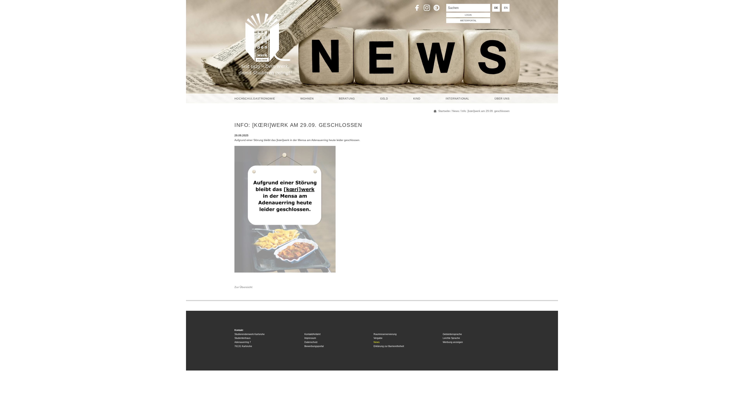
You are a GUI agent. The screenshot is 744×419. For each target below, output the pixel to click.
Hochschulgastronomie (254, 98)
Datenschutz (311, 342)
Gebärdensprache (452, 334)
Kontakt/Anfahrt (312, 334)
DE (496, 7)
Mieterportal (468, 20)
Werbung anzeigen (453, 342)
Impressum (310, 338)
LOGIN (468, 15)
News (377, 342)
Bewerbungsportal (314, 346)
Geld (384, 98)
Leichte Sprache (451, 338)
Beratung (347, 98)
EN (506, 7)
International (457, 98)
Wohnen (306, 98)
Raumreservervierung (385, 334)
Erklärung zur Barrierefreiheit (389, 346)
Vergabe (378, 338)
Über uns (502, 98)
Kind (416, 98)
